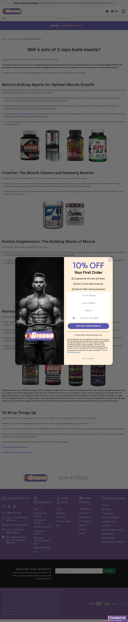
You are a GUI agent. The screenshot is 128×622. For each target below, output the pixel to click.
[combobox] (75, 318)
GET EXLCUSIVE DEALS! (88, 326)
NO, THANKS (88, 358)
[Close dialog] (110, 259)
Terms (77, 352)
